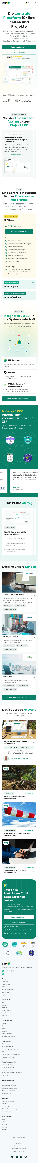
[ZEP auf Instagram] (17, 1157)
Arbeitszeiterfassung (8, 1101)
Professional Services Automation (12, 1072)
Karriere (4, 1023)
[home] (5, 2)
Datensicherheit (6, 1034)
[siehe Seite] (19, 741)
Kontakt (4, 1026)
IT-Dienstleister (6, 1093)
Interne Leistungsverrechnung (11, 1054)
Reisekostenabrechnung (9, 1109)
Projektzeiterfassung (8, 1067)
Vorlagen (4, 1008)
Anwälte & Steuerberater (9, 1085)
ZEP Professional (7, 987)
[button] (29, 3)
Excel (3, 1122)
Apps (3, 995)
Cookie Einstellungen (19, 1151)
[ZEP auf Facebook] (25, 1157)
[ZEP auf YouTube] (21, 1157)
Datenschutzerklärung (19, 1148)
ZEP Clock (5, 982)
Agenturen (5, 1083)
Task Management (7, 1044)
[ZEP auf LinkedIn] (12, 1157)
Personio (4, 1129)
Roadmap (4, 1031)
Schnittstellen (6, 992)
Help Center (5, 1013)
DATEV (4, 1119)
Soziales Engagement (8, 1036)
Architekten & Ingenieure (9, 1088)
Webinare (5, 1015)
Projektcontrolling (7, 1070)
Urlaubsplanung (6, 1111)
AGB (19, 1141)
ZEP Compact (6, 984)
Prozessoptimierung (8, 1046)
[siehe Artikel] (19, 783)
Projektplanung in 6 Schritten (10, 1049)
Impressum (19, 1143)
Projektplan (5, 1106)
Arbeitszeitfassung (7, 1065)
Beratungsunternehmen (9, 1091)
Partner (4, 1028)
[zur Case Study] (19, 592)
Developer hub (6, 1010)
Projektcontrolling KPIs (8, 1057)
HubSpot (4, 1124)
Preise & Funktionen (8, 989)
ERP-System (5, 1075)
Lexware (4, 1127)
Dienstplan (5, 1103)
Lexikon (4, 1005)
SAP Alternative (6, 1052)
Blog (3, 1002)
